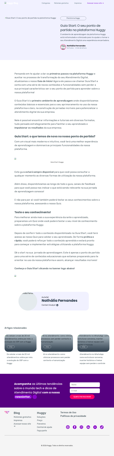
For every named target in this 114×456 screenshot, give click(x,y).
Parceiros (41, 424)
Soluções (41, 417)
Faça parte (42, 430)
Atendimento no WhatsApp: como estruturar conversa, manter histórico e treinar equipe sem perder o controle (92, 358)
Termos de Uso (68, 412)
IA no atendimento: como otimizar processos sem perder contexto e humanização (56, 357)
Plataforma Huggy (73, 18)
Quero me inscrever (82, 396)
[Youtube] (95, 428)
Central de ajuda (44, 427)
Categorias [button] (46, 3)
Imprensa (77, 3)
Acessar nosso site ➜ (95, 3)
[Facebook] (74, 428)
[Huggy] (67, 428)
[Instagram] (81, 428)
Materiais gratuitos (61, 3)
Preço (39, 420)
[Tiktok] (101, 428)
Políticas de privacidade (73, 416)
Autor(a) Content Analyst (59, 301)
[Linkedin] (88, 428)
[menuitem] (61, 3)
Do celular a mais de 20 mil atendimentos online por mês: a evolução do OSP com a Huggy (20, 358)
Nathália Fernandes (76, 45)
